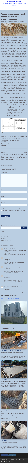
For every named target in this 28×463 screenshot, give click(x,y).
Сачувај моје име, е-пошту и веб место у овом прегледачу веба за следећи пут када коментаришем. (14, 210)
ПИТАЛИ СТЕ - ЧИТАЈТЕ (15, 350)
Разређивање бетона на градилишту (9, 442)
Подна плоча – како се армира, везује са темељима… (13, 381)
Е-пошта (3, 196)
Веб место (3, 202)
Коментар (4, 172)
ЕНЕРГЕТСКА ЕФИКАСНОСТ (7, 233)
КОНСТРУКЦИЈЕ (10, 140)
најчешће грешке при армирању (13, 143)
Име (2, 189)
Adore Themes (8, 461)
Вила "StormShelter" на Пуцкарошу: (10, 298)
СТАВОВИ (3, 242)
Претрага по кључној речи (8, 225)
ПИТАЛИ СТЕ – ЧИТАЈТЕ (6, 240)
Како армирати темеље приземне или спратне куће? (13, 411)
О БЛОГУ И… (3, 238)
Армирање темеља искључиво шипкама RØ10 (12, 352)
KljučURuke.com (14, 1)
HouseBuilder (21, 21)
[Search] (25, 8)
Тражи (24, 227)
